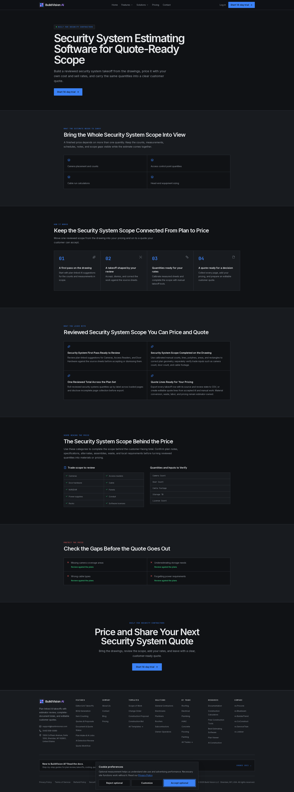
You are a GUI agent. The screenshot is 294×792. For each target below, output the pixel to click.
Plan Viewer (213, 737)
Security (92, 782)
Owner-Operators (163, 732)
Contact (167, 5)
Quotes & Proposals (85, 721)
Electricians (160, 711)
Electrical (186, 711)
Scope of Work (135, 706)
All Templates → (136, 726)
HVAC (184, 721)
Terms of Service (62, 782)
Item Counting (82, 716)
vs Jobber (239, 732)
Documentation (215, 706)
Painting (185, 737)
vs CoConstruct (241, 721)
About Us (106, 706)
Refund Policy (80, 782)
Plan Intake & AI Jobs (85, 735)
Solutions (141, 5)
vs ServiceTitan (241, 726)
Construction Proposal (139, 716)
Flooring (185, 732)
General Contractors (164, 706)
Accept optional (179, 783)
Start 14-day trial (240, 5)
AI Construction (215, 743)
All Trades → (187, 742)
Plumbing (186, 716)
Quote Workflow (83, 746)
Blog (104, 716)
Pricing (155, 5)
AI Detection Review (85, 740)
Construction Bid (136, 721)
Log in (223, 5)
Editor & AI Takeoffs (85, 706)
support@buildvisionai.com (55, 726)
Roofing (185, 706)
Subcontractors (162, 726)
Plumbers (159, 716)
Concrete (186, 726)
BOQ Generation (83, 711)
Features (125, 5)
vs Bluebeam (240, 711)
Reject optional (114, 783)
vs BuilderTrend (241, 716)
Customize (147, 783)
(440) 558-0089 (50, 731)
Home (115, 5)
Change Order (135, 711)
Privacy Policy (45, 782)
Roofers (158, 721)
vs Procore (239, 706)
